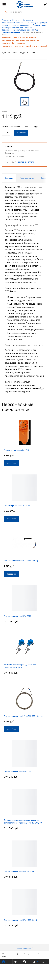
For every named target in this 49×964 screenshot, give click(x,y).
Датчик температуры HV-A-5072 (17, 771)
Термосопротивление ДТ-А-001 (17, 505)
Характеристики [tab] (27, 178)
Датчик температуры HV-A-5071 (17, 616)
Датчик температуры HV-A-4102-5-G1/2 (20, 871)
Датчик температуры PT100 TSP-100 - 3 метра (23, 716)
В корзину (21, 132)
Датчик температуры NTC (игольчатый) (21, 560)
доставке (22, 162)
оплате (31, 162)
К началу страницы (23, 948)
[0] (45, 4)
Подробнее (11, 463)
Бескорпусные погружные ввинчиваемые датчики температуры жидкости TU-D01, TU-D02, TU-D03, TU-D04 (23, 823)
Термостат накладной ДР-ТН (16, 450)
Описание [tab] (9, 178)
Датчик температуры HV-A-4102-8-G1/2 (20, 920)
